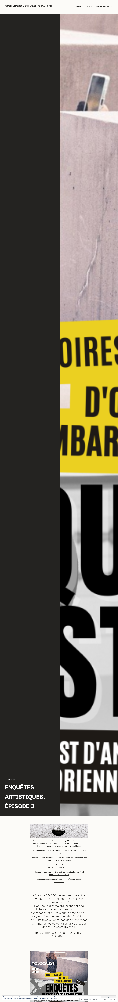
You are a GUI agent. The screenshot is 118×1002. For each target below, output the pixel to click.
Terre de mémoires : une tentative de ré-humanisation (29, 6)
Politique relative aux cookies (49, 998)
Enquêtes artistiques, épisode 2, (60, 879)
